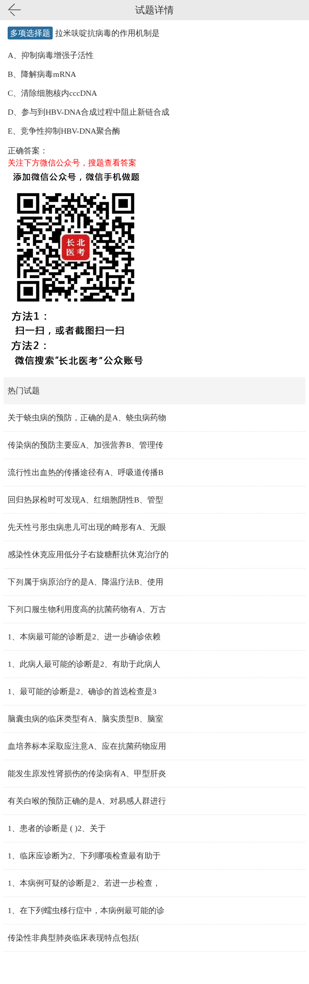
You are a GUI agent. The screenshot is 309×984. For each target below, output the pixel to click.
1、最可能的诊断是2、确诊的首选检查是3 (82, 691)
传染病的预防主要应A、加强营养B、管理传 (85, 444)
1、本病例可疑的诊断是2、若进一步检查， (84, 883)
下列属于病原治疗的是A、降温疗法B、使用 (85, 581)
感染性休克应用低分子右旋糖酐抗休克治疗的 (88, 554)
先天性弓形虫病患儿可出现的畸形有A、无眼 (87, 527)
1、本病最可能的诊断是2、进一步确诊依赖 (84, 636)
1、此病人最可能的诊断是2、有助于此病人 (84, 663)
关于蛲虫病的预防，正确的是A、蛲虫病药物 (87, 417)
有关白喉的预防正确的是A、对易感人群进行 (87, 800)
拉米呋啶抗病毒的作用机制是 (107, 33)
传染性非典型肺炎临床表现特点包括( (73, 937)
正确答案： (28, 150)
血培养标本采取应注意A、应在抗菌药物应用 (87, 746)
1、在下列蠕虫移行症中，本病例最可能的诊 (86, 910)
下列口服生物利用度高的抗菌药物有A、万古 (87, 609)
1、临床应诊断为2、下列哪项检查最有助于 (84, 855)
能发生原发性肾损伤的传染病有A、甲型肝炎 (87, 773)
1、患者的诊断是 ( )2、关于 (57, 828)
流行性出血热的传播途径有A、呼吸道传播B (85, 472)
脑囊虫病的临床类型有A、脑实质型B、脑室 (85, 718)
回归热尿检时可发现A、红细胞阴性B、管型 (85, 499)
